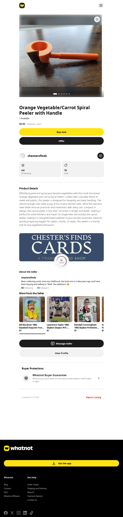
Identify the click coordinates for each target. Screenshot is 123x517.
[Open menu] (101, 5)
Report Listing (93, 397)
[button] (100, 156)
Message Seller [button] (64, 343)
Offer (61, 140)
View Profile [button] (61, 353)
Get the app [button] (64, 463)
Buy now (61, 132)
